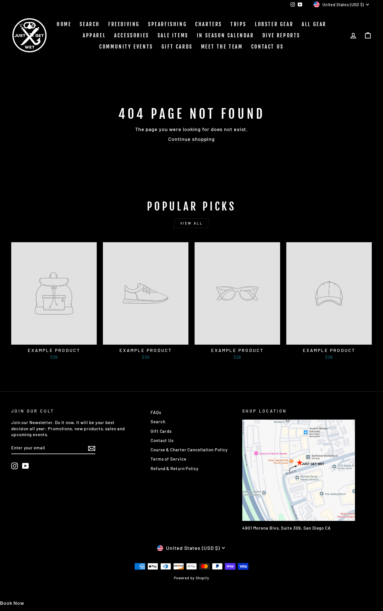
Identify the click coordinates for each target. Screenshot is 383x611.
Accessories (131, 35)
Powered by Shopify (191, 578)
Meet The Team (222, 47)
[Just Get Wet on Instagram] (14, 466)
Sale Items (173, 35)
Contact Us (267, 47)
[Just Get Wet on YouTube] (25, 466)
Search (90, 24)
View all (191, 223)
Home (64, 24)
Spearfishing (167, 24)
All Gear (314, 24)
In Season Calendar (225, 35)
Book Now (12, 603)
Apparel (94, 35)
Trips (238, 24)
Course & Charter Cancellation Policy (189, 449)
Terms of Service (168, 458)
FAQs (156, 412)
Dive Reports (281, 35)
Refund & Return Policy (175, 468)
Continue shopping (191, 139)
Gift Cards (177, 47)
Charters (208, 24)
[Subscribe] (91, 448)
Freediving (124, 24)
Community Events (126, 47)
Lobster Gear (274, 24)
